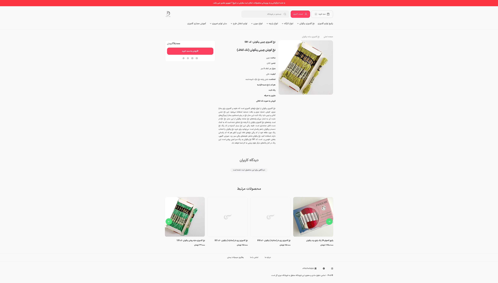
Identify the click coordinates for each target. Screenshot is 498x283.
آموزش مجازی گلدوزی (196, 24)
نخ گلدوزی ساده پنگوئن (311, 37)
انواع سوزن (258, 24)
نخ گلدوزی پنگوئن (307, 24)
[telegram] (188, 58)
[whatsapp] (183, 58)
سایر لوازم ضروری (219, 24)
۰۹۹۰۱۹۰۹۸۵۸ (308, 269)
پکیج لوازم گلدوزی (325, 24)
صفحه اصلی (328, 37)
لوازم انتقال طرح (240, 24)
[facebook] (197, 58)
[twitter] (192, 58)
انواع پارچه (273, 24)
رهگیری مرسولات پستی (235, 257)
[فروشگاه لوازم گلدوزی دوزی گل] (168, 14)
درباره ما (268, 257)
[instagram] (332, 268)
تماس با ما (254, 257)
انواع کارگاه (288, 24)
